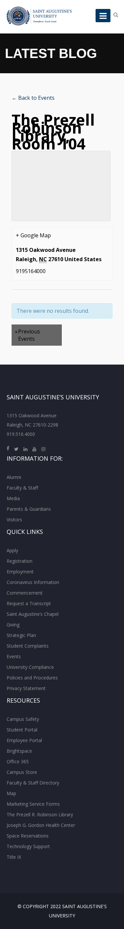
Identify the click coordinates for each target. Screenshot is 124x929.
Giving (13, 624)
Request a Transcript (29, 603)
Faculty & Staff (22, 488)
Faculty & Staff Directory (33, 783)
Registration (19, 561)
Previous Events (27, 335)
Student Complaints (28, 646)
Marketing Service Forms (33, 804)
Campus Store (22, 772)
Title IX (14, 857)
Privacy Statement (26, 688)
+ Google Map (33, 235)
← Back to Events (33, 97)
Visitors (14, 519)
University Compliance (30, 667)
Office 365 (18, 761)
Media (13, 498)
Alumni (14, 477)
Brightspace (19, 751)
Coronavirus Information (33, 582)
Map (11, 793)
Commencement (25, 593)
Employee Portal (24, 740)
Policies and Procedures (32, 677)
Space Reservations (28, 836)
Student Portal (22, 729)
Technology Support (28, 846)
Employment (20, 571)
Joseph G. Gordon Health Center (41, 825)
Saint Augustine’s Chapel (33, 614)
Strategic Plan (21, 635)
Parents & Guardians (29, 509)
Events (14, 656)
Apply (12, 550)
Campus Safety (23, 719)
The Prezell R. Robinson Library (40, 814)
